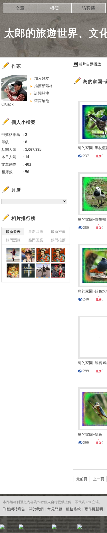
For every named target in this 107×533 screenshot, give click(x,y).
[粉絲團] (2, 526)
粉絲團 (11, 528)
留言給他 (41, 101)
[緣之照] (58, 270)
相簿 (54, 8)
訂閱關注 (41, 93)
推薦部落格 (43, 86)
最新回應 (35, 231)
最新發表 (13, 231)
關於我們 (36, 509)
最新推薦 (58, 231)
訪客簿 (88, 8)
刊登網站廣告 (14, 509)
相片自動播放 (90, 64)
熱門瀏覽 (13, 240)
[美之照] (13, 255)
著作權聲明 (93, 509)
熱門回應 (35, 240)
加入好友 (41, 78)
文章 (20, 8)
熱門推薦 (58, 240)
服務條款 (73, 509)
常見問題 (54, 509)
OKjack (7, 104)
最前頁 (81, 479)
